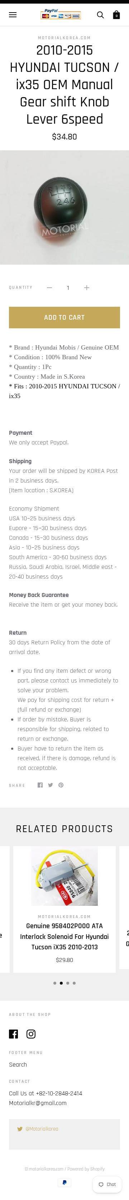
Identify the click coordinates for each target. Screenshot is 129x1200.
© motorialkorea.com (44, 1169)
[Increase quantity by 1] (86, 287)
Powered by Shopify (86, 1169)
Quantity (21, 287)
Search (18, 1064)
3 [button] (67, 983)
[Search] (100, 15)
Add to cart (64, 317)
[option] (64, 207)
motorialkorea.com (64, 38)
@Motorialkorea (41, 1129)
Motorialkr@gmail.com (38, 1103)
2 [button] (61, 983)
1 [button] (54, 983)
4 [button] (74, 983)
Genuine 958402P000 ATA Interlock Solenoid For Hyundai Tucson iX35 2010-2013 (64, 937)
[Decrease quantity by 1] (49, 287)
